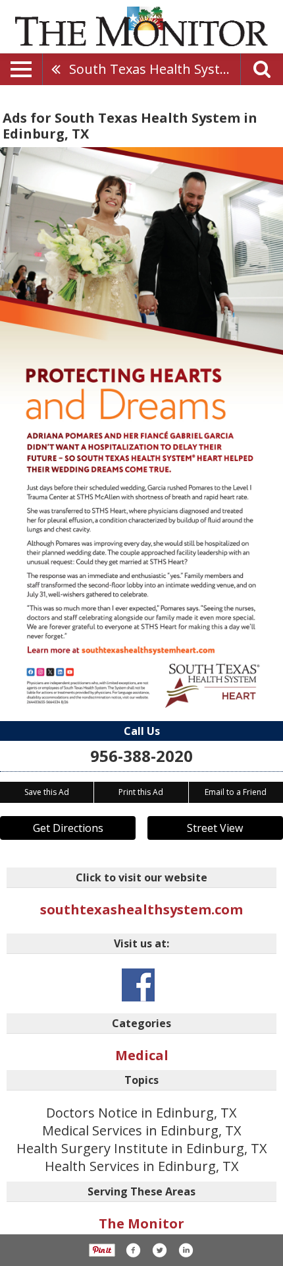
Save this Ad (46, 792)
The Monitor (141, 1223)
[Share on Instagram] (185, 1250)
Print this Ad (140, 792)
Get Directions (68, 828)
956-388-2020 (141, 756)
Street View (215, 828)
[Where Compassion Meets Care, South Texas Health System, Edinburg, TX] (141, 427)
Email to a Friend (236, 792)
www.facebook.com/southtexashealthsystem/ (138, 984)
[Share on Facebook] (133, 1250)
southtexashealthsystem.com (141, 909)
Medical (141, 1055)
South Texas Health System (154, 69)
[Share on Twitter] (159, 1250)
